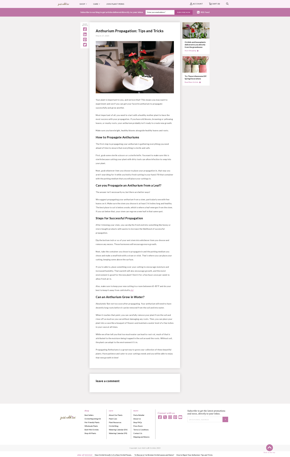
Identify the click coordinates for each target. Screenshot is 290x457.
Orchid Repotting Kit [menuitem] (93, 419)
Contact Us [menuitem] (137, 433)
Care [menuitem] (95, 4)
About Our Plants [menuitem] (115, 415)
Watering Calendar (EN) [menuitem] (118, 430)
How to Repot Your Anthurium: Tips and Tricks (194, 455)
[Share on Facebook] (85, 30)
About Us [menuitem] (137, 419)
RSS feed (205, 12)
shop (87, 410)
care (111, 410)
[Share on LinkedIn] (85, 35)
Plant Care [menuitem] (113, 419)
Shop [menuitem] (82, 4)
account (198, 4)
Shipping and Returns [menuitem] (141, 437)
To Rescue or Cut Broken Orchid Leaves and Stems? (154, 455)
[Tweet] (85, 46)
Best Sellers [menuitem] (89, 415)
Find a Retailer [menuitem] (138, 415)
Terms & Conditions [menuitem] (141, 430)
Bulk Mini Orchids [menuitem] (92, 430)
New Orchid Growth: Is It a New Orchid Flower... (113, 455)
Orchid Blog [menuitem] (113, 426)
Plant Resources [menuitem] (115, 422)
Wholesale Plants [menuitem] (91, 426)
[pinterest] (85, 41)
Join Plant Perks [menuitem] (115, 4)
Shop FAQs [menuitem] (137, 422)
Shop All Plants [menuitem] (90, 433)
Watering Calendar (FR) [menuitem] (118, 433)
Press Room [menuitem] (138, 426)
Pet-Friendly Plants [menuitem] (92, 422)
